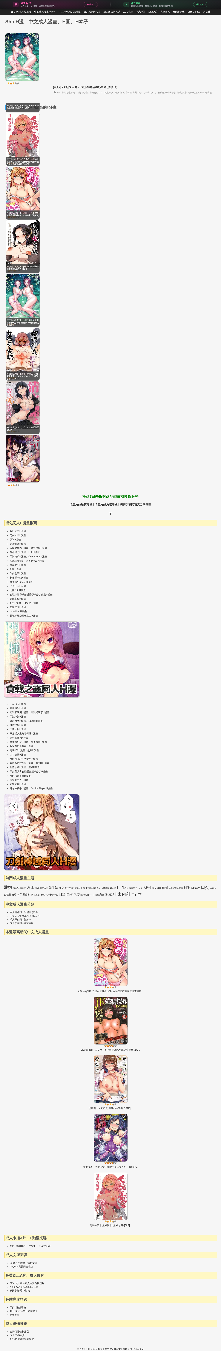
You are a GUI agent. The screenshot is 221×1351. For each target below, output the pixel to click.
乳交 (77, 894)
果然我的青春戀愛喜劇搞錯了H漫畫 (29, 771)
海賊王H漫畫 (17, 560)
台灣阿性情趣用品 (19, 1331)
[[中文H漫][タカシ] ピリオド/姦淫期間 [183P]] (23, 481)
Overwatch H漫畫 (37, 556)
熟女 (154, 888)
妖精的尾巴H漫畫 (19, 548)
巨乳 (106, 92)
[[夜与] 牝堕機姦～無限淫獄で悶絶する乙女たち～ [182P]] (110, 1141)
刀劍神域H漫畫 (18, 535)
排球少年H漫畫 (18, 725)
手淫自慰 (25, 894)
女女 (100, 92)
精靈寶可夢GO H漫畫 (21, 582)
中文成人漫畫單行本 (45, 11)
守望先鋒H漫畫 (18, 784)
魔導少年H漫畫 (39, 548)
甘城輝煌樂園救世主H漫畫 (24, 615)
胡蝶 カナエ (138, 92)
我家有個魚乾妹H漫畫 (21, 746)
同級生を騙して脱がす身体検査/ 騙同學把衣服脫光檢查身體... (110, 991)
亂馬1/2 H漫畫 (17, 750)
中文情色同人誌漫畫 (70, 11)
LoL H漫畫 (34, 552)
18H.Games (193, 11)
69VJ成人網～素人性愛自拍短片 (27, 1283)
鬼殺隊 (191, 92)
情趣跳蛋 (79, 888)
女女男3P (69, 888)
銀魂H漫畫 (15, 569)
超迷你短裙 (178, 888)
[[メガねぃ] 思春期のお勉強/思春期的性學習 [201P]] (110, 1083)
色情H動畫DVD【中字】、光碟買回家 (30, 1246)
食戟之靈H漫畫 (18, 531)
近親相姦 (92, 888)
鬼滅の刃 (199, 92)
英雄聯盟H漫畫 (18, 552)
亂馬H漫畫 (33, 750)
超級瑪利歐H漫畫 (19, 577)
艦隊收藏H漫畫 (18, 767)
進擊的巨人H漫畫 (19, 780)
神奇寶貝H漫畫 (39, 742)
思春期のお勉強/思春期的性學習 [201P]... (110, 1108)
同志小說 (141, 11)
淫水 (122, 92)
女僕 (140, 888)
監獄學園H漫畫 (18, 607)
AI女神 (206, 11)
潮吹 (159, 888)
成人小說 (128, 11)
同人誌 (85, 92)
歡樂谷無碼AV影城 (20, 1290)
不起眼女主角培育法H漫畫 (24, 733)
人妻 (49, 894)
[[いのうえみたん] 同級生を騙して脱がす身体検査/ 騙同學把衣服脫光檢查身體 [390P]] (110, 965)
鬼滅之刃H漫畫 (18, 565)
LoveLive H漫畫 (18, 611)
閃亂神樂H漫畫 (18, 716)
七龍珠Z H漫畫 (18, 590)
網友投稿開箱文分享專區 (135, 504)
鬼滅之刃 (209, 92)
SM (126, 888)
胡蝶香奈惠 (170, 92)
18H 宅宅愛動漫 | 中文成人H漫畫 (103, 1349)
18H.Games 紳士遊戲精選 (24, 1311)
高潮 (184, 92)
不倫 (15, 888)
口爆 (62, 894)
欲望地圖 (14, 1314)
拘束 (85, 888)
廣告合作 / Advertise (133, 1349)
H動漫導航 (178, 11)
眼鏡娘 (109, 894)
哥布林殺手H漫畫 (19, 788)
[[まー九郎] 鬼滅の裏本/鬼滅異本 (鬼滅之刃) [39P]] (110, 1200)
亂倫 (73, 92)
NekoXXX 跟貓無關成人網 (24, 1287)
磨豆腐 (129, 92)
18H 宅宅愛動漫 (22, 11)
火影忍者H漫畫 (18, 721)
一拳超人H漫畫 (18, 704)
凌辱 (37, 888)
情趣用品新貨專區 (81, 504)
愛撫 (117, 92)
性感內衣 (44, 888)
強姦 (171, 888)
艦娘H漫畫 (34, 767)
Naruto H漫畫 (35, 721)
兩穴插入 (133, 888)
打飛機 (96, 895)
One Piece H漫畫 (35, 560)
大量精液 (105, 888)
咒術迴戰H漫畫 (18, 544)
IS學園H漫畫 (42, 763)
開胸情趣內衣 (86, 895)
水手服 (55, 895)
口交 (79, 92)
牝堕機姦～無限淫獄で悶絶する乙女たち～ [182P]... (110, 1167)
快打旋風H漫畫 (18, 754)
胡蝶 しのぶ (151, 92)
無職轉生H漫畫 (18, 708)
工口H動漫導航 (18, 1307)
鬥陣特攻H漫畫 (18, 556)
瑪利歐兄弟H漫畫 (19, 737)
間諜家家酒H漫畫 (19, 712)
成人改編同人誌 (111, 11)
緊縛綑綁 (21, 888)
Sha (58, 92)
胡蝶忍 (161, 92)
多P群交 (93, 92)
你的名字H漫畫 (18, 573)
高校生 (147, 887)
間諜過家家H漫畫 (40, 712)
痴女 (101, 894)
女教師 (44, 895)
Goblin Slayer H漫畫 (42, 788)
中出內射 (66, 92)
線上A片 (153, 11)
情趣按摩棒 (12, 894)
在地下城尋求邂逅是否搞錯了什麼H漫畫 (31, 594)
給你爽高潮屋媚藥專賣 (22, 1339)
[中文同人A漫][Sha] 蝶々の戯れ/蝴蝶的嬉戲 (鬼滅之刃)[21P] (85, 87)
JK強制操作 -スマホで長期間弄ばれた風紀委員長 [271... (110, 1049)
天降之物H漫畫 (18, 729)
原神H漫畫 (15, 539)
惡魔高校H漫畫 (18, 598)
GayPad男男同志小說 (21, 1266)
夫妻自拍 (165, 11)
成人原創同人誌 (92, 11)
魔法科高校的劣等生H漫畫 (24, 759)
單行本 (136, 894)
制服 (187, 888)
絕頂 (38, 895)
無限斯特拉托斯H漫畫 (21, 763)
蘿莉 (179, 92)
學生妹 (53, 888)
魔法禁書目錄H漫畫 (20, 775)
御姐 (111, 92)
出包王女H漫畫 (18, 586)
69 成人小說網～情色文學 (23, 1263)
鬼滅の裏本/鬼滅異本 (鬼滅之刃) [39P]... (111, 1225)
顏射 (165, 887)
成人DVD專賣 (17, 1335)
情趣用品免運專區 (106, 504)
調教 (33, 894)
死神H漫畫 (15, 603)
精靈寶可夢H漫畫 (19, 742)
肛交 (61, 887)
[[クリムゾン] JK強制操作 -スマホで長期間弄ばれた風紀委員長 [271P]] (110, 1024)
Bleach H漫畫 (31, 603)
